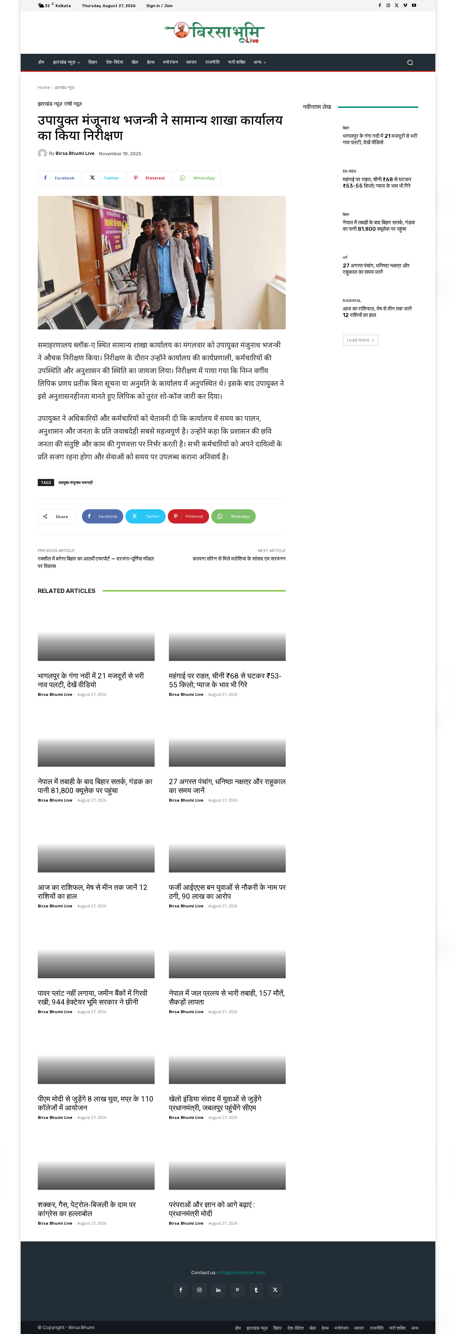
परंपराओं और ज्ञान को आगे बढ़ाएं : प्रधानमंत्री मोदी (212, 1209)
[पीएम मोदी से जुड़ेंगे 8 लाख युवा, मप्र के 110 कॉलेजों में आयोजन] (96, 1055)
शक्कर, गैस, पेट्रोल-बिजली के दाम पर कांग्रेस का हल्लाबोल (87, 1209)
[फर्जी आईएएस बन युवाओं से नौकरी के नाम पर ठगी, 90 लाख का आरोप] (227, 843)
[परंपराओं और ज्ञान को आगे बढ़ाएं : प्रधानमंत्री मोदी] (227, 1160)
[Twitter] (397, 5)
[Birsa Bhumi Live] (43, 153)
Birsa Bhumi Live (75, 153)
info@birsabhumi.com (241, 1272)
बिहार (43, 668)
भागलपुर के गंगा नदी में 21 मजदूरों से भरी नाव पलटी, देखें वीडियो (91, 680)
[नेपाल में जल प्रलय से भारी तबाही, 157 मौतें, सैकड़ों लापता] (227, 949)
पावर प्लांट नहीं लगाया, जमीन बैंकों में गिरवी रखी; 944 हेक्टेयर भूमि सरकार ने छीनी (92, 997)
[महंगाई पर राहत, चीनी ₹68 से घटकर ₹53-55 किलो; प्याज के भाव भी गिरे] (227, 632)
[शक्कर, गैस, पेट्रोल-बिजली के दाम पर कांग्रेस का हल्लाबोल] (96, 1160)
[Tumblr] (256, 1290)
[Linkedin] (219, 1290)
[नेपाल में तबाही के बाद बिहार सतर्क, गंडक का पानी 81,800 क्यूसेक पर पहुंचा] (96, 737)
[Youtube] (414, 5)
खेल (42, 1091)
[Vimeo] (405, 5)
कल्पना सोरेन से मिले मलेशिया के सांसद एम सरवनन (239, 559)
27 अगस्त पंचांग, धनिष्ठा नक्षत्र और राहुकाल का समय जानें (376, 268)
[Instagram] (388, 5)
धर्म (173, 774)
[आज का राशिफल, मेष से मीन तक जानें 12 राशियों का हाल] (96, 843)
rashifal (46, 879)
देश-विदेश (177, 668)
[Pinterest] (237, 1290)
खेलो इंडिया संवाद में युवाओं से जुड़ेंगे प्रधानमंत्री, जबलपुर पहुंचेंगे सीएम (215, 1103)
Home (44, 87)
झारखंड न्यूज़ (64, 87)
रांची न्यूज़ (73, 104)
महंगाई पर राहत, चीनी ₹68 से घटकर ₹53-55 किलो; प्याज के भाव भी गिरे (225, 680)
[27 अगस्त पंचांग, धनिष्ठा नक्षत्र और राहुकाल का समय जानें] (227, 737)
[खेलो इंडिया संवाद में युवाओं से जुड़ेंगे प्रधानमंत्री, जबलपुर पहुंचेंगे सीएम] (227, 1055)
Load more (358, 340)
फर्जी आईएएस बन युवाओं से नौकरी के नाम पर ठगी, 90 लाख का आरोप (227, 892)
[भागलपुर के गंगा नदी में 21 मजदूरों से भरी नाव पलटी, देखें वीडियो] (96, 632)
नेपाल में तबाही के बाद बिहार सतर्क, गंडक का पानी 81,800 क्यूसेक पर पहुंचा (95, 786)
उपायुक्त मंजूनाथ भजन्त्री (75, 482)
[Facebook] (379, 5)
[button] (409, 62)
